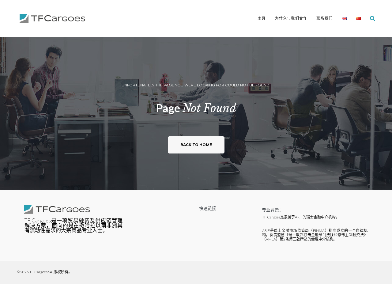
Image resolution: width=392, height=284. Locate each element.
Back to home (196, 144)
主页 (262, 18)
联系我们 (324, 18)
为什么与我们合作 (291, 18)
